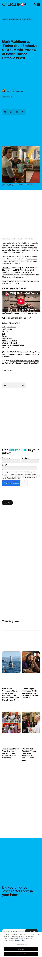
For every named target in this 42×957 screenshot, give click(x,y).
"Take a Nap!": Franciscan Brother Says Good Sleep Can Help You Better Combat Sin (30, 693)
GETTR (5, 331)
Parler (4, 336)
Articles (5, 19)
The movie (6, 268)
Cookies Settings (21, 944)
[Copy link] (23, 112)
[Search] (34, 4)
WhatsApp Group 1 (9, 341)
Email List (5, 348)
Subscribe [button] (31, 931)
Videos (29, 19)
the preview (14, 288)
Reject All (21, 949)
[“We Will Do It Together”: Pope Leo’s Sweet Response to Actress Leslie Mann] (30, 722)
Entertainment (13, 19)
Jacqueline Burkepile (12, 90)
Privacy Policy (16, 478)
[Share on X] (17, 112)
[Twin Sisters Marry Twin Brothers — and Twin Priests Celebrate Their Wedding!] (11, 722)
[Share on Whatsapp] (11, 112)
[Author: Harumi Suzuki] (5, 730)
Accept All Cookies (21, 954)
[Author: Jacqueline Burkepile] (3, 90)
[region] (21, 944)
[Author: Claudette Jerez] (5, 670)
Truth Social (7, 329)
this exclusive (25, 281)
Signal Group (7, 338)
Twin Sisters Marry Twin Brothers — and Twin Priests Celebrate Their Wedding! (10, 753)
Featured (22, 19)
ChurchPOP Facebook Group (13, 345)
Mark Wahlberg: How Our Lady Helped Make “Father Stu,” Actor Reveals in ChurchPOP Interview (21, 354)
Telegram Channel (9, 327)
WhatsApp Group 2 (9, 343)
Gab (3, 334)
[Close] (39, 935)
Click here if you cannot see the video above (19, 313)
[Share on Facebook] (5, 112)
